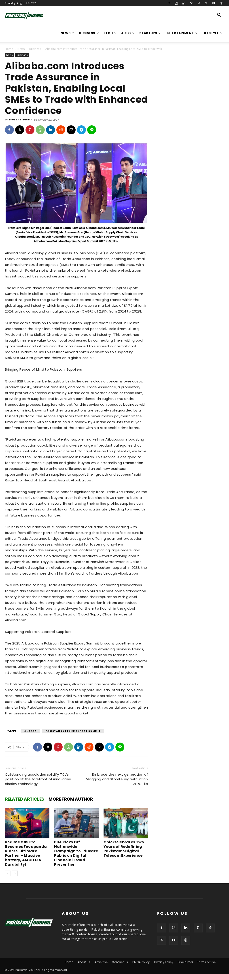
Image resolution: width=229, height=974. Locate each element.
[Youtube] (213, 3)
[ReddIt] (60, 129)
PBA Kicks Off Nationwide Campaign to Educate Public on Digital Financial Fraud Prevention (76, 853)
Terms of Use (206, 962)
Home (9, 49)
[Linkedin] (183, 3)
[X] (206, 3)
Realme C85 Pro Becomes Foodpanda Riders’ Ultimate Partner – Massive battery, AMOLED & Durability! (26, 853)
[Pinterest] (191, 3)
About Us (83, 962)
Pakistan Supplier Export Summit (73, 731)
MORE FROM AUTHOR (71, 799)
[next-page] (15, 873)
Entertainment (179, 33)
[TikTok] (198, 3)
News (65, 33)
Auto (126, 33)
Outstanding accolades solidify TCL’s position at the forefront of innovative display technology (38, 779)
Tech (108, 33)
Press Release (19, 119)
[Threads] (221, 3)
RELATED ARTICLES (24, 799)
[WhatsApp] (40, 129)
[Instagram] (176, 3)
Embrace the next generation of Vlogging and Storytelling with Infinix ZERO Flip (117, 779)
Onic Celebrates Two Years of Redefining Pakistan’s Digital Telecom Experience (124, 849)
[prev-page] (8, 873)
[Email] (71, 129)
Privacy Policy (163, 962)
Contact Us (120, 962)
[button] (219, 15)
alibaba (30, 731)
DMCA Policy (141, 962)
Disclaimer (185, 962)
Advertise (101, 962)
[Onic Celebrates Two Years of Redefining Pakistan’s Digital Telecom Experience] (126, 823)
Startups (148, 33)
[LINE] (91, 129)
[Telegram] (81, 129)
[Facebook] (169, 3)
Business (87, 33)
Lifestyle (210, 33)
